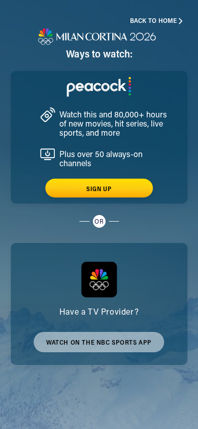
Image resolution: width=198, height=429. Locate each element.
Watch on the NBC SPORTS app (99, 346)
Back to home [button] (153, 21)
